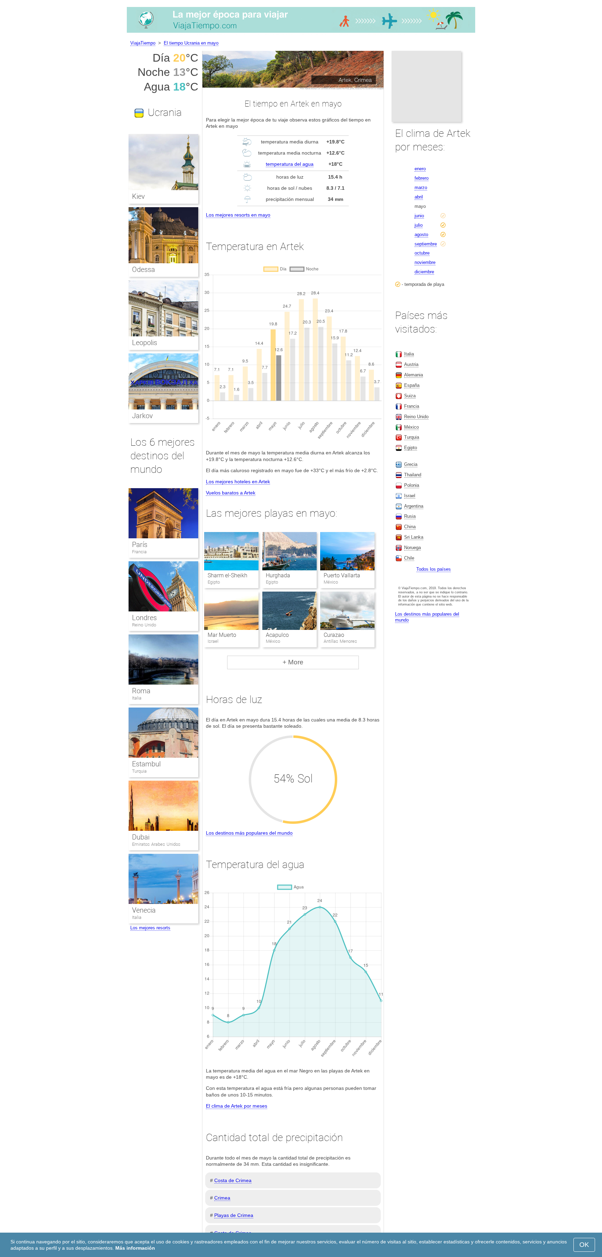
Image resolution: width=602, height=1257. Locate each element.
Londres (144, 618)
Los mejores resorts (150, 927)
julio (419, 225)
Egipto (410, 447)
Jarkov (142, 416)
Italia (136, 698)
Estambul (146, 764)
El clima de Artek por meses (236, 1106)
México (411, 427)
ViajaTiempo (142, 43)
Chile (409, 558)
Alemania (413, 374)
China (410, 526)
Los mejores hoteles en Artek (238, 481)
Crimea (222, 1198)
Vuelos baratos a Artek (230, 492)
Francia (139, 551)
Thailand (412, 474)
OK (584, 1244)
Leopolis (144, 342)
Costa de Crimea (233, 1180)
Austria (411, 364)
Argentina (413, 506)
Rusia (410, 516)
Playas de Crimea (233, 1215)
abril (419, 197)
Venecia (144, 910)
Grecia (410, 464)
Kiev (138, 196)
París (139, 544)
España (411, 385)
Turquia (139, 771)
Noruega (412, 547)
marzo (421, 187)
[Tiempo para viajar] (301, 33)
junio (419, 215)
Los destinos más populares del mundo (249, 833)
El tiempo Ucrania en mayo (191, 43)
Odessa (143, 269)
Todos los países (433, 569)
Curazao (334, 635)
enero (420, 168)
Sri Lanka (413, 537)
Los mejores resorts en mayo (238, 215)
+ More (293, 662)
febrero (422, 178)
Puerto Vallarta (342, 575)
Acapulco (277, 635)
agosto (421, 234)
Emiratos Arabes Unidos (156, 844)
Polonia (411, 485)
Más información (135, 1248)
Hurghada (278, 575)
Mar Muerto (222, 635)
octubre (422, 253)
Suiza (410, 395)
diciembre (424, 271)
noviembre (425, 262)
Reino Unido (144, 624)
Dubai (140, 837)
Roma (141, 691)
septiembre (426, 244)
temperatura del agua (290, 164)
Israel (409, 495)
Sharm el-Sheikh (227, 575)
